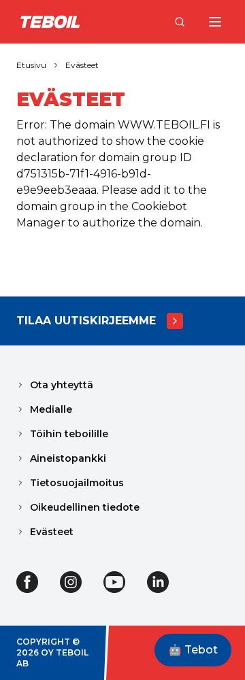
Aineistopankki (68, 458)
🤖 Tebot (193, 649)
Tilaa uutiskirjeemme (86, 320)
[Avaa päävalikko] (215, 21)
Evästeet (82, 65)
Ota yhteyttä (61, 385)
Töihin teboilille (69, 434)
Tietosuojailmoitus (77, 483)
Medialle (51, 409)
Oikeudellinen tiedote (85, 507)
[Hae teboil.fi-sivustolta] (179, 21)
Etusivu (31, 65)
